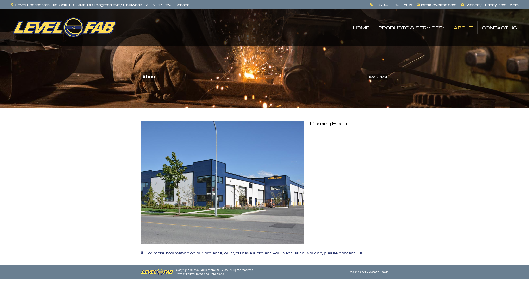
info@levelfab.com (438, 4)
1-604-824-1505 (393, 4)
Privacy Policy (185, 274)
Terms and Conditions (210, 274)
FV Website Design (376, 272)
